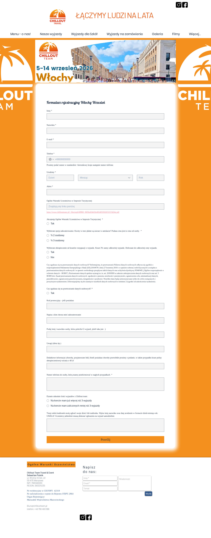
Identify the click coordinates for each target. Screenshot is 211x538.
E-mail (50, 139)
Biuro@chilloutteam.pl (37, 506)
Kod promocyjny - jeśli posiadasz (60, 300)
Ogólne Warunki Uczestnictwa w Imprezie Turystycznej (69, 201)
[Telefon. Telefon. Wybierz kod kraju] (51, 159)
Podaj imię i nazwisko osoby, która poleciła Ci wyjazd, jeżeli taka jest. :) (76, 329)
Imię (49, 111)
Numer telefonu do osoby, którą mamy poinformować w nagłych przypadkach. (79, 375)
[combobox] (105, 178)
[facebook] (185, 5)
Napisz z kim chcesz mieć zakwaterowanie (64, 315)
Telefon (50, 154)
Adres (50, 186)
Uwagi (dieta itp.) (54, 343)
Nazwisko (51, 125)
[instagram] (178, 5)
